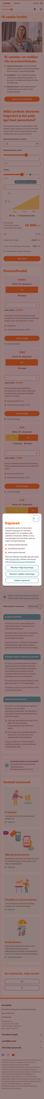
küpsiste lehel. (14, 559)
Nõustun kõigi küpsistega (22, 567)
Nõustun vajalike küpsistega (22, 574)
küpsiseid (16, 531)
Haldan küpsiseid (22, 580)
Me (6, 528)
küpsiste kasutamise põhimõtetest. (22, 562)
